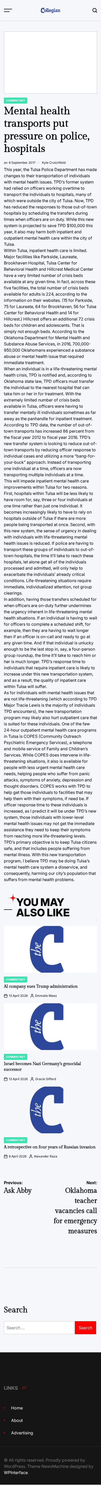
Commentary (15, 100)
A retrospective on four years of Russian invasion (50, 1147)
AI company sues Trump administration (41, 986)
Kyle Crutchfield (54, 163)
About (17, 1420)
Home (17, 1407)
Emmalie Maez (46, 996)
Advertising (22, 1432)
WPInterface (16, 1472)
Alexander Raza (45, 1156)
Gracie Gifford (45, 1079)
